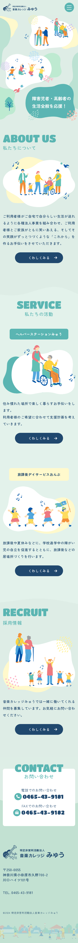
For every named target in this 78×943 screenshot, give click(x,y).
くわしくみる (39, 257)
